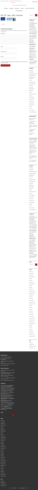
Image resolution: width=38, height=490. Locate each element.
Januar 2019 (31, 275)
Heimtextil (31, 32)
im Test (30, 80)
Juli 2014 (30, 325)
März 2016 (31, 298)
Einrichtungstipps (19, 10)
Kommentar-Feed (32, 346)
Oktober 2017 (31, 282)
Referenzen (31, 101)
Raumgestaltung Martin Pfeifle (5, 372)
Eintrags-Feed (31, 344)
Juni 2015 (30, 307)
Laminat (30, 38)
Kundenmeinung (32, 83)
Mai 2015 (30, 309)
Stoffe (33, 57)
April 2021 (31, 271)
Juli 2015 (30, 305)
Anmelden (31, 342)
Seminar (22, 8)
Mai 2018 (30, 280)
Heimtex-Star (34, 30)
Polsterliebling (31, 97)
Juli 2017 (30, 285)
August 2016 (31, 294)
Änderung (34, 257)
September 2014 (32, 323)
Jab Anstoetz (33, 36)
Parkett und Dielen (32, 191)
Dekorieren (30, 28)
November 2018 (32, 276)
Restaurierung (31, 104)
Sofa (35, 56)
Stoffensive (35, 251)
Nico (30, 160)
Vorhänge (35, 61)
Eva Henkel (34, 28)
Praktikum (34, 52)
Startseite (6, 8)
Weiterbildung (32, 62)
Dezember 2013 (32, 334)
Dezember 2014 (32, 318)
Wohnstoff (31, 63)
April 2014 (31, 330)
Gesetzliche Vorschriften (8, 389)
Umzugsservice (10, 406)
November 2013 (32, 336)
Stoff (30, 57)
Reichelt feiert (31, 200)
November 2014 (32, 320)
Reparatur (33, 247)
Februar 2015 (31, 314)
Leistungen (11, 8)
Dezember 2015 (32, 302)
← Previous (3, 24)
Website (2, 56)
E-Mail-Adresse (4, 51)
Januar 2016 (31, 300)
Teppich (31, 59)
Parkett (33, 46)
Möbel (30, 46)
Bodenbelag (32, 26)
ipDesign (35, 35)
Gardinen (31, 29)
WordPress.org (32, 348)
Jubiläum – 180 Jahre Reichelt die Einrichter (33, 142)
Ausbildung (31, 70)
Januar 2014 (31, 332)
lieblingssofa (31, 41)
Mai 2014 (30, 329)
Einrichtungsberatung (33, 73)
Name (2, 46)
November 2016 (32, 291)
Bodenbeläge (31, 27)
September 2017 (32, 284)
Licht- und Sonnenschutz (9, 395)
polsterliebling (31, 49)
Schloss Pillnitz (7, 403)
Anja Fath (31, 140)
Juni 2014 (30, 327)
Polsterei (32, 48)
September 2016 (32, 293)
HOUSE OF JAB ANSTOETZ (29, 8)
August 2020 (31, 273)
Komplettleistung (32, 82)
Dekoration (35, 27)
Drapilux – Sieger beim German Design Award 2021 (33, 126)
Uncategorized (32, 110)
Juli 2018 (30, 278)
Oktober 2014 (31, 321)
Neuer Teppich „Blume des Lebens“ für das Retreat (33, 157)
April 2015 (31, 311)
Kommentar (3, 33)
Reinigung (30, 247)
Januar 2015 (31, 316)
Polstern (31, 52)
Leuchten (34, 38)
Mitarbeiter (32, 44)
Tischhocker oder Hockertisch (8, 380)
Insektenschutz (8, 392)
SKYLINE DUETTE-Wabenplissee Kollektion (32, 130)
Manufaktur (17, 8)
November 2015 (32, 303)
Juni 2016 (30, 296)
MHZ (35, 236)
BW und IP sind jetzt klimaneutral (6, 357)
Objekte (30, 92)
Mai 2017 (30, 287)
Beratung (30, 23)
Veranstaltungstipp (32, 111)
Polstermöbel (32, 51)
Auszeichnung (31, 22)
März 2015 (31, 312)
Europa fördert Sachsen (4, 365)
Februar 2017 (31, 289)
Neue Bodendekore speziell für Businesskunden (32, 122)
